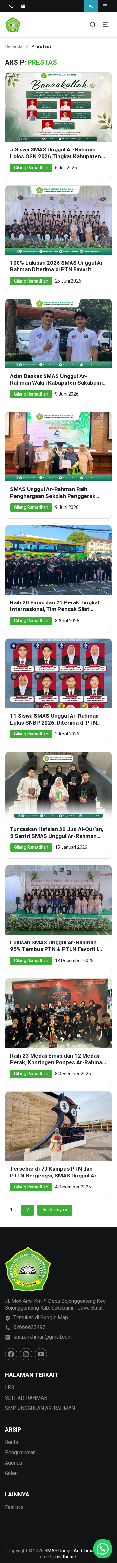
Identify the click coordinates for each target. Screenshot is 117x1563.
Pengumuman (20, 1452)
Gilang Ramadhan (31, 167)
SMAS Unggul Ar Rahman (70, 1551)
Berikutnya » (55, 1210)
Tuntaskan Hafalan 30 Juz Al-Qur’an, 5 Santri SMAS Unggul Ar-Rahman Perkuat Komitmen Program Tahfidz (56, 832)
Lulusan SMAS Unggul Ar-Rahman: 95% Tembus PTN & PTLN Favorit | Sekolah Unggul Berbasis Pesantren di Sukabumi (56, 946)
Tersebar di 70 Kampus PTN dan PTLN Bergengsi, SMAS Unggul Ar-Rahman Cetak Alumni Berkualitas (54, 1172)
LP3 (9, 1388)
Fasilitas (14, 1507)
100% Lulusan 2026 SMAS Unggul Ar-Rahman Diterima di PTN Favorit (57, 266)
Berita (11, 1442)
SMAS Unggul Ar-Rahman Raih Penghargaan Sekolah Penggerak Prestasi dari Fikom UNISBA (52, 492)
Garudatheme (62, 1556)
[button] (102, 1548)
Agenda (13, 1463)
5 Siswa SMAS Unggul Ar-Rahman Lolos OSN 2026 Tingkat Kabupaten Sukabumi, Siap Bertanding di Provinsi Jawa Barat (58, 153)
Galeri (11, 1473)
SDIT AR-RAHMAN (26, 1398)
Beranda (14, 46)
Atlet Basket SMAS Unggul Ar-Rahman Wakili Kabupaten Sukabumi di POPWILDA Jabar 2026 (56, 379)
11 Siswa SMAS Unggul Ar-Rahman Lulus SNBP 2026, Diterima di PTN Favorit (54, 719)
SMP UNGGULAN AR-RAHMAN (40, 1408)
